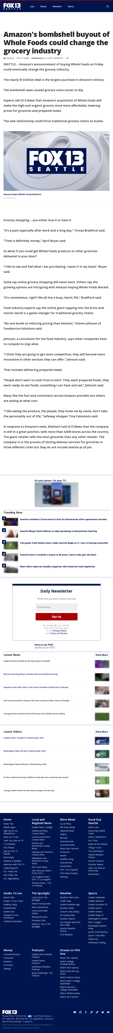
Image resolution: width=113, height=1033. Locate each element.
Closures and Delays (69, 911)
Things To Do (94, 847)
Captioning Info (11, 868)
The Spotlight (41, 893)
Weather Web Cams (69, 897)
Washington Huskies (98, 918)
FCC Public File (10, 871)
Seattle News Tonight (42, 827)
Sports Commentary (98, 932)
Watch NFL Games (69, 957)
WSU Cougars (94, 922)
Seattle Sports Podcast (38, 962)
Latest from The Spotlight (39, 898)
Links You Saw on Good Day (96, 869)
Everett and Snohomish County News (41, 846)
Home (7, 819)
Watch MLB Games (69, 967)
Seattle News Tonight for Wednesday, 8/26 (23, 737)
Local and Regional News (41, 821)
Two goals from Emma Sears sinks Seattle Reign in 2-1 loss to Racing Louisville (64, 542)
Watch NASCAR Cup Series (69, 972)
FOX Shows (9, 847)
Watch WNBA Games (70, 993)
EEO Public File (11, 875)
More (71, 6)
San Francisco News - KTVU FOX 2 (42, 872)
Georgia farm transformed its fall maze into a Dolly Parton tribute (34, 713)
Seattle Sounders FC (98, 904)
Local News (65, 823)
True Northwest (95, 851)
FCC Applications (11, 878)
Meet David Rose (40, 907)
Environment (66, 862)
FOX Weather (66, 934)
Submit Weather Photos (96, 856)
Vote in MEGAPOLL (97, 837)
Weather (66, 893)
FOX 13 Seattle (23, 58)
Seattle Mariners (96, 901)
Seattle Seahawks (96, 897)
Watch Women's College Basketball (69, 988)
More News (67, 819)
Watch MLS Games (69, 996)
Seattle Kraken (95, 911)
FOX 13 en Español (69, 869)
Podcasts (38, 950)
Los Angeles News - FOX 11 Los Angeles (41, 878)
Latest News (12, 655)
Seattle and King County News (39, 832)
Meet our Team (11, 837)
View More (101, 655)
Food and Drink (67, 845)
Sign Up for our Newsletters (11, 832)
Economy (8, 965)
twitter (102, 1012)
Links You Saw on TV (13, 840)
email (108, 1012)
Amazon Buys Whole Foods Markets (22, 194)
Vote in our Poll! (43, 644)
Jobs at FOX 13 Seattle (11, 852)
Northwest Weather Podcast (41, 968)
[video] (102, 741)
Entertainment (67, 841)
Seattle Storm (94, 908)
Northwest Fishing (97, 942)
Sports (92, 893)
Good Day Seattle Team (96, 832)
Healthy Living (66, 859)
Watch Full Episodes (41, 903)
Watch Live (93, 827)
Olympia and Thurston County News (42, 853)
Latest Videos (13, 731)
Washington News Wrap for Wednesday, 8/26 (24, 751)
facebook (86, 1012)
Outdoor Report (95, 864)
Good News (65, 866)
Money (8, 950)
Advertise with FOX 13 (14, 864)
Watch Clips (9, 897)
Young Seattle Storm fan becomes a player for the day (29, 790)
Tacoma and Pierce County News (41, 838)
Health (63, 855)
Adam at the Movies (98, 844)
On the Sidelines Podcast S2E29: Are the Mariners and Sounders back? (36, 777)
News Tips (9, 823)
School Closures (96, 860)
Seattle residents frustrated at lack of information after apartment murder (63, 519)
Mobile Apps (9, 827)
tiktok (91, 1012)
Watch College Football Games (67, 962)
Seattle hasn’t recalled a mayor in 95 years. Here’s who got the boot (58, 554)
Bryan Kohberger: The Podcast (42, 974)
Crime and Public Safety (40, 912)
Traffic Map (65, 901)
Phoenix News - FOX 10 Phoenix (41, 884)
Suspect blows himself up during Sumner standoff (27, 661)
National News (67, 830)
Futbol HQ (93, 939)
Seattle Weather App (70, 904)
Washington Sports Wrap (97, 927)
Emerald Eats (10, 908)
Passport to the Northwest (11, 916)
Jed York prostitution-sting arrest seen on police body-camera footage (36, 700)
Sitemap (64, 876)
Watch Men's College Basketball (70, 982)
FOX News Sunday (69, 873)
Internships (9, 857)
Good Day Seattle (94, 821)
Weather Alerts (67, 908)
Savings (7, 968)
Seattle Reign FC (96, 915)
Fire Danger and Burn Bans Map (70, 923)
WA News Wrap (67, 827)
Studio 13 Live (13, 893)
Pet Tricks (93, 840)
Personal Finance (12, 954)
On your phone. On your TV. (50, 480)
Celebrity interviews (13, 921)
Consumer (65, 852)
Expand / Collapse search (107, 6)
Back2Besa (93, 874)
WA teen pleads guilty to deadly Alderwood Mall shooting (31, 674)
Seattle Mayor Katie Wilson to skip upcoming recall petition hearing (58, 531)
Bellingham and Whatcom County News (40, 861)
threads (97, 1012)
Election (64, 837)
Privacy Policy (60, 630)
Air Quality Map (67, 915)
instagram (80, 1012)
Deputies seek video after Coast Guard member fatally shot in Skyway (36, 687)
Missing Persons (39, 916)
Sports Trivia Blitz (96, 935)
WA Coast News (39, 867)
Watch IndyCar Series (70, 977)
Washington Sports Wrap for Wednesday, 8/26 (25, 764)
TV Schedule (9, 844)
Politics (63, 834)
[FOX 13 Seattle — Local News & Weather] (13, 6)
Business (8, 961)
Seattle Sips (9, 911)
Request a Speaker (12, 860)
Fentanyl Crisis (38, 920)
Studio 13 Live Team (13, 901)
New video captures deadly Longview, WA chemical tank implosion (57, 566)
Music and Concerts (69, 848)
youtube (74, 1012)
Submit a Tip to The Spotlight (41, 925)
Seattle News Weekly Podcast (42, 955)
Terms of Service (58, 633)
